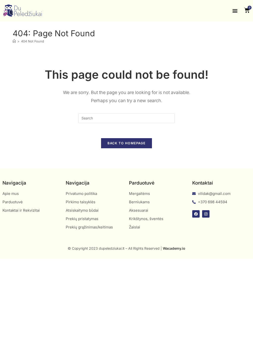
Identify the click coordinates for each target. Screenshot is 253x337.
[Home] (14, 41)
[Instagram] (206, 214)
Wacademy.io (174, 248)
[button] (235, 11)
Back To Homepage (126, 143)
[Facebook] (196, 214)
